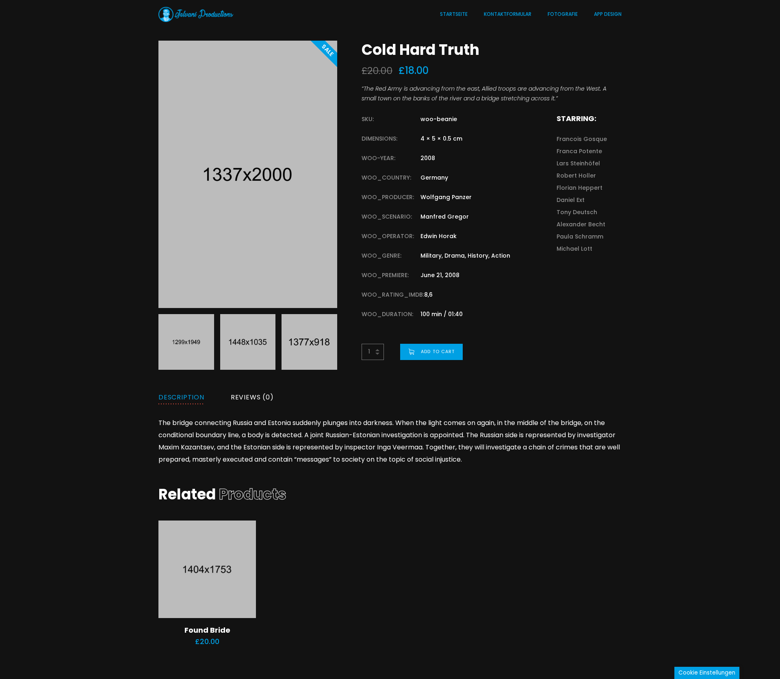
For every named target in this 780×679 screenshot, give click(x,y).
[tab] (181, 397)
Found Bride (207, 630)
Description (181, 397)
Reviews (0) (252, 397)
